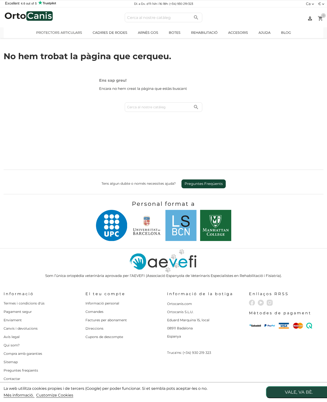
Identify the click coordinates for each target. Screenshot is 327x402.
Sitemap (11, 362)
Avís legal (12, 337)
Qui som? (12, 345)
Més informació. (19, 395)
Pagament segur (18, 312)
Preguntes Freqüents (204, 183)
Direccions (94, 328)
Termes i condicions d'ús (24, 303)
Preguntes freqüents (21, 370)
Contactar (12, 379)
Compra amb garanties (23, 353)
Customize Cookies (54, 395)
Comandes (94, 312)
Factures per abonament (106, 320)
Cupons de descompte (104, 337)
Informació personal (102, 303)
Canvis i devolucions (21, 328)
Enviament (13, 320)
